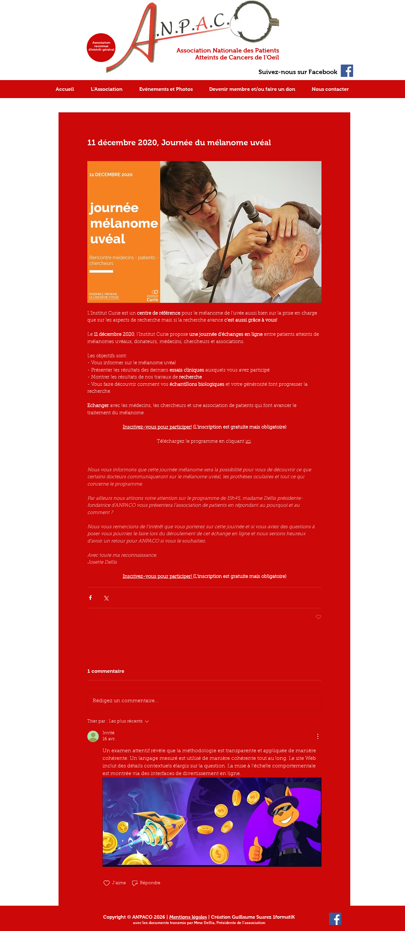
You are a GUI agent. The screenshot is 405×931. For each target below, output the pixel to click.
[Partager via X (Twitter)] (106, 598)
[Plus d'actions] (317, 736)
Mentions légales (188, 917)
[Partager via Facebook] (90, 598)
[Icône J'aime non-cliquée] (107, 883)
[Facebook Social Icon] (347, 71)
